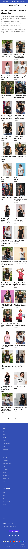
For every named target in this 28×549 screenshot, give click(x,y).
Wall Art (4, 518)
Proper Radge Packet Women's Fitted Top (20, 262)
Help (4, 428)
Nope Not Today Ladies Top (6, 137)
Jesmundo (7, 544)
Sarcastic (5, 504)
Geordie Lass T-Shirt (20, 386)
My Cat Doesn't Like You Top (20, 178)
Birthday (5, 512)
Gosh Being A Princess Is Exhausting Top (5, 220)
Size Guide (5, 460)
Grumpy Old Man (6, 501)
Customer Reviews (7, 463)
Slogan (4, 492)
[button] (2, 5)
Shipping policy (22, 546)
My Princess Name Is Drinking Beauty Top (7, 365)
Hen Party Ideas (6, 475)
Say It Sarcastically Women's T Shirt (20, 157)
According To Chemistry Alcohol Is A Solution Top (7, 241)
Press (4, 466)
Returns (4, 437)
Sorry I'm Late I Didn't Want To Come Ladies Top (20, 199)
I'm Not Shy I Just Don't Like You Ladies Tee (19, 366)
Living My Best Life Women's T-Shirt (20, 96)
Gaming (4, 510)
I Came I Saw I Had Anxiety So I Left (6, 55)
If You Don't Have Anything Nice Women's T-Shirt (6, 409)
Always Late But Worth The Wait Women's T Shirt (19, 56)
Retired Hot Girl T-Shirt (6, 178)
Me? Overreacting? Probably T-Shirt (20, 76)
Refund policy (6, 449)
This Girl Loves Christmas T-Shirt (19, 324)
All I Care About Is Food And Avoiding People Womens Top (7, 117)
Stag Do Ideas (6, 478)
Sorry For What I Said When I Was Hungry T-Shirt (7, 325)
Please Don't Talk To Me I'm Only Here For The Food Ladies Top (7, 263)
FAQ (4, 431)
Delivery (4, 434)
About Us (5, 457)
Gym (4, 515)
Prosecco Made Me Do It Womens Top (7, 304)
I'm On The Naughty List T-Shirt (7, 346)
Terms (4, 446)
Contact (4, 440)
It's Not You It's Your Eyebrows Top (20, 408)
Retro (4, 507)
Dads (4, 498)
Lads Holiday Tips (7, 481)
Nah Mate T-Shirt (6, 95)
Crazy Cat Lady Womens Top (18, 137)
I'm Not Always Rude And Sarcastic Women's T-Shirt (20, 220)
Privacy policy (7, 546)
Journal (4, 472)
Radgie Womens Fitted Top (19, 240)
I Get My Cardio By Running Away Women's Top (6, 388)
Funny (4, 495)
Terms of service (14, 546)
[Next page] (22, 418)
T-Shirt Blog (5, 469)
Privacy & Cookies (7, 443)
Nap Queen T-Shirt (19, 345)
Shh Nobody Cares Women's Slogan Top (7, 283)
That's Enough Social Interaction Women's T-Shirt (7, 158)
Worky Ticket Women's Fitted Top (20, 304)
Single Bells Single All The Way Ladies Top (20, 284)
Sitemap (4, 484)
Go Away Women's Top (6, 198)
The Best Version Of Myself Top (7, 76)
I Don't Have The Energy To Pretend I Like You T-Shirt (20, 117)
